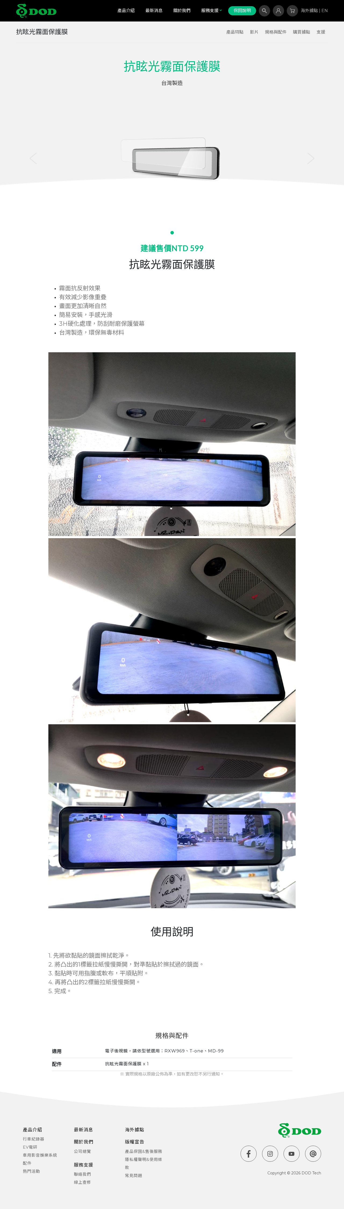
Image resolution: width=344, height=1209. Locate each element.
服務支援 (209, 10)
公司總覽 (82, 1151)
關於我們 (182, 10)
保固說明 (242, 10)
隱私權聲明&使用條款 (143, 1163)
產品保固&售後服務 (143, 1151)
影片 (254, 32)
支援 (321, 32)
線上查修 (82, 1182)
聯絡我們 (82, 1174)
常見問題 (133, 1175)
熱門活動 (31, 1171)
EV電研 (30, 1147)
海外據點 (310, 10)
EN (324, 10)
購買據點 (301, 32)
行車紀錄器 (33, 1139)
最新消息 (154, 10)
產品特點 (234, 32)
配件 (27, 1163)
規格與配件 (275, 32)
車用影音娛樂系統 (40, 1155)
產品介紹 (126, 10)
